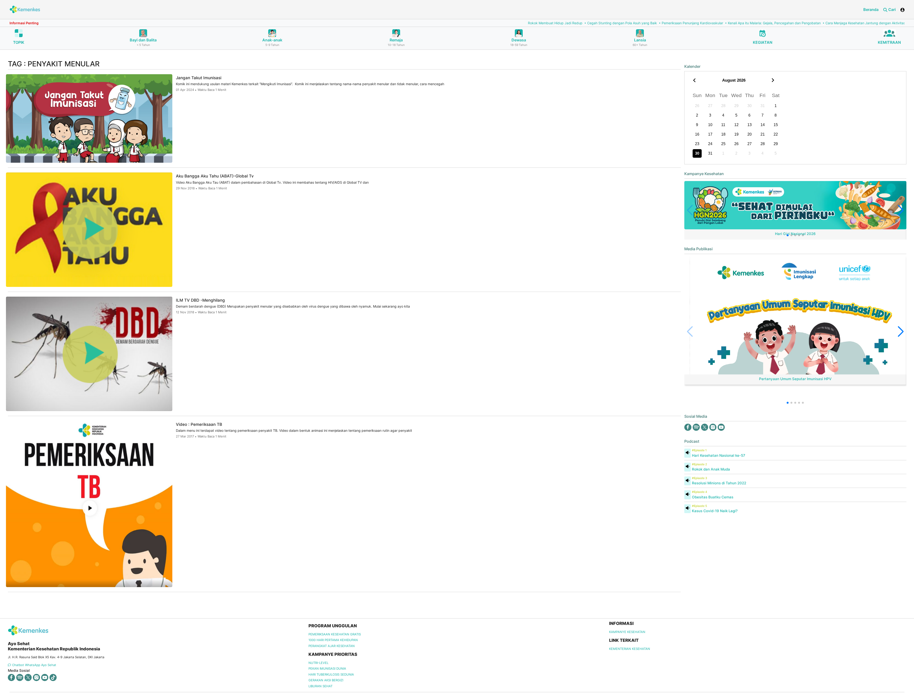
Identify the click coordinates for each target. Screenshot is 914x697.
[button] (788, 235)
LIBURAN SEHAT (320, 686)
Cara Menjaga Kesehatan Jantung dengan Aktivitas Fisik (742, 23)
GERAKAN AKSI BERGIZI (325, 680)
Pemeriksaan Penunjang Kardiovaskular (565, 23)
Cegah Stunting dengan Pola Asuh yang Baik (495, 23)
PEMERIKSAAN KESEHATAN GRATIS (334, 634)
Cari (891, 9)
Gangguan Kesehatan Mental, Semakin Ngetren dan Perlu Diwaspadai (845, 23)
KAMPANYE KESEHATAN (627, 632)
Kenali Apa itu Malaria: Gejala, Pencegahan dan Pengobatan (647, 23)
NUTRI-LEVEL (318, 663)
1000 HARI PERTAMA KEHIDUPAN (333, 640)
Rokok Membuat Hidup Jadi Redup (428, 23)
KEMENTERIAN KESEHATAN (629, 649)
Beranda (871, 9)
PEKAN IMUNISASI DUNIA (327, 668)
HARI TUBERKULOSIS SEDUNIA (331, 674)
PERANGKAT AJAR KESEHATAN (331, 646)
